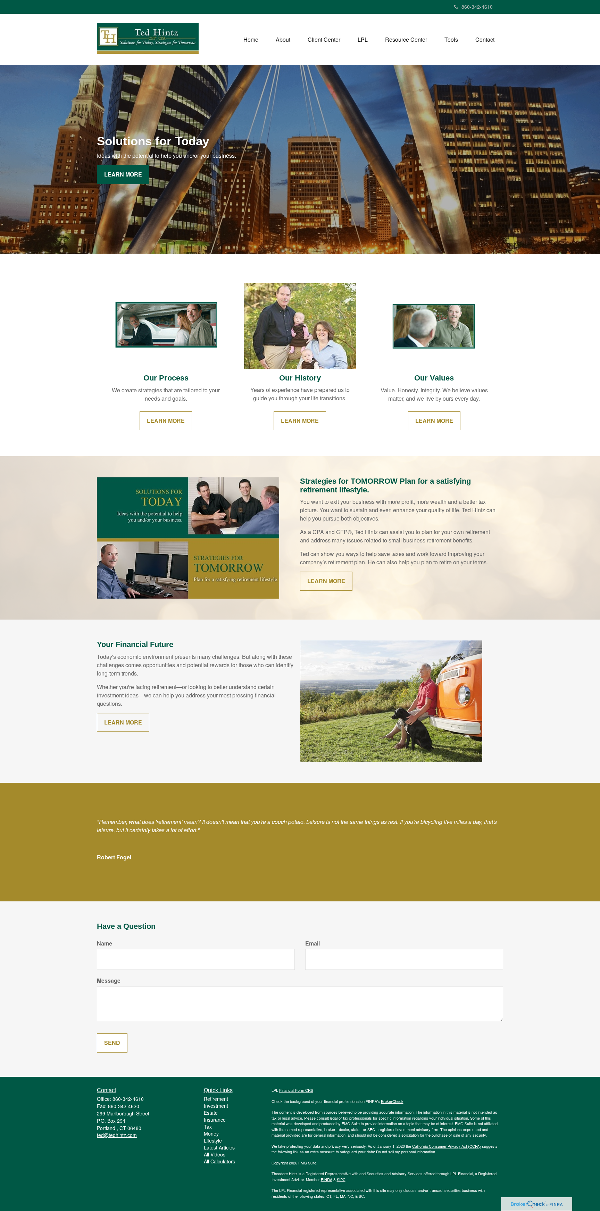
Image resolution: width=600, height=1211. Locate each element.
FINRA (326, 1179)
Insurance (215, 1119)
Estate (211, 1112)
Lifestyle (213, 1140)
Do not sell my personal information (405, 1151)
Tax (208, 1126)
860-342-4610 (477, 6)
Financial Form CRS (296, 1090)
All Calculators (219, 1161)
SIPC (341, 1179)
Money (211, 1133)
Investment (216, 1105)
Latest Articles (219, 1147)
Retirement (216, 1098)
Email (312, 943)
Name (104, 943)
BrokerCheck (392, 1101)
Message (108, 980)
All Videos (214, 1154)
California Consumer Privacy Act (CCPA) (446, 1146)
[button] (283, 39)
